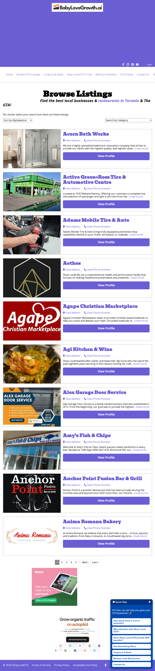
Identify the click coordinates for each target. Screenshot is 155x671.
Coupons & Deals (122, 652)
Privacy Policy (61, 665)
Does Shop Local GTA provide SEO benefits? (131, 638)
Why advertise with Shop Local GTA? (129, 630)
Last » (95, 562)
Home (9, 74)
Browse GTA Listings (28, 74)
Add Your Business (106, 74)
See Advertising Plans (124, 646)
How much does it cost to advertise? (126, 621)
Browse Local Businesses (126, 658)
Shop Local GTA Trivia (79, 74)
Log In (149, 64)
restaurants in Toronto (118, 100)
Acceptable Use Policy (85, 665)
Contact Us (119, 664)
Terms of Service (41, 665)
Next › (85, 562)
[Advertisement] (77, 38)
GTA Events (126, 74)
